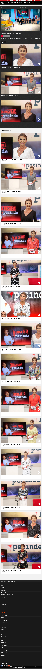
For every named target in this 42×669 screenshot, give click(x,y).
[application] (21, 334)
